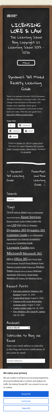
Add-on (17, 212)
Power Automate (12, 263)
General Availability (30, 239)
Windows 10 (12, 278)
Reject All (26, 408)
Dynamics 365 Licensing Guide (15, 176)
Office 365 (21, 259)
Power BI (22, 263)
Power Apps (36, 259)
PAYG (30, 259)
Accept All (26, 394)
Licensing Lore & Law (26, 28)
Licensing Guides (18, 149)
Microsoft (14, 253)
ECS (31, 235)
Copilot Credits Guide (22, 308)
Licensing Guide (25, 243)
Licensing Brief (11, 243)
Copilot (22, 221)
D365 (19, 225)
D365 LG (25, 225)
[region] (26, 391)
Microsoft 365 (32, 253)
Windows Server (35, 278)
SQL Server (22, 275)
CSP (13, 225)
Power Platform (32, 263)
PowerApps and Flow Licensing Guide (38, 178)
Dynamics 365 (16, 230)
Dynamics (33, 225)
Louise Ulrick (37, 143)
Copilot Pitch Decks (21, 298)
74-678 (10, 212)
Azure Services (31, 217)
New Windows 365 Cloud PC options (29, 311)
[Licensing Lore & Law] (26, 16)
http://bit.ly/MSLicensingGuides (20, 115)
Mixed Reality (31, 149)
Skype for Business (27, 271)
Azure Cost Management (35, 212)
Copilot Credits (31, 221)
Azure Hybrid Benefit (13, 217)
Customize (26, 401)
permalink (27, 152)
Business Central (13, 221)
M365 (32, 248)
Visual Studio (32, 275)
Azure (24, 212)
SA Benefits (17, 271)
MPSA (10, 259)
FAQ (19, 239)
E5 (28, 235)
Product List (31, 267)
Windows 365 (23, 278)
